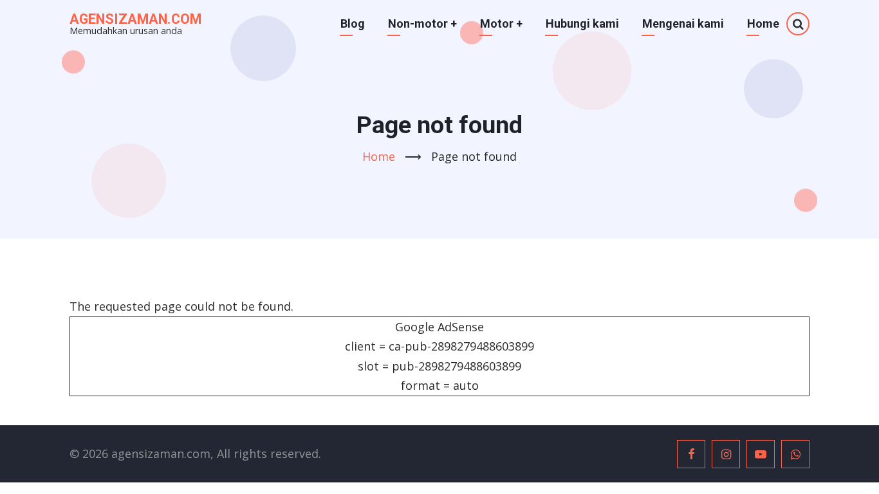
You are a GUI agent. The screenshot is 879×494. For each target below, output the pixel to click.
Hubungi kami (582, 23)
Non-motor (422, 23)
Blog (352, 23)
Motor (501, 23)
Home (763, 23)
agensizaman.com (135, 19)
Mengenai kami (683, 23)
